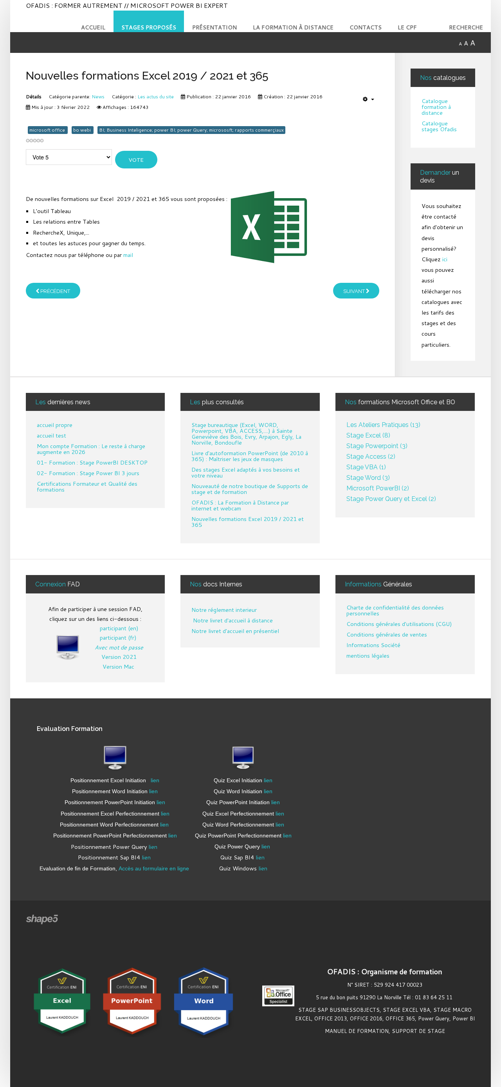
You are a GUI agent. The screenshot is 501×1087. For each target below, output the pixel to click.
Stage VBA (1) (366, 467)
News (98, 96)
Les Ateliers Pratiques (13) (383, 425)
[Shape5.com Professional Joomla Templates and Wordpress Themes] (42, 919)
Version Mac (118, 666)
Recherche (466, 27)
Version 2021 (119, 657)
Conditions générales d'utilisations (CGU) (399, 624)
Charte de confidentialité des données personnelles (395, 610)
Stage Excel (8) (368, 435)
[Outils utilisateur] (368, 99)
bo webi (82, 130)
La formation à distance (293, 27)
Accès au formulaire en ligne (155, 868)
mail (128, 255)
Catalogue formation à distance (436, 107)
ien (165, 824)
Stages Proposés (148, 27)
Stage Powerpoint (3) (376, 446)
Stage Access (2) (370, 457)
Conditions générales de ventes (386, 634)
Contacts (366, 27)
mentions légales (367, 656)
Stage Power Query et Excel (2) (391, 499)
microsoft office (47, 130)
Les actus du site (155, 96)
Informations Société (373, 645)
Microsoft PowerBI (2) (377, 488)
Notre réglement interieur (224, 610)
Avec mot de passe (119, 647)
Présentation (214, 27)
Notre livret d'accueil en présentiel (235, 631)
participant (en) (119, 628)
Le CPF (407, 27)
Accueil (93, 27)
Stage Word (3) (368, 478)
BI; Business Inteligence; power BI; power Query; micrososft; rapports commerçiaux (191, 130)
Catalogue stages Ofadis (439, 126)
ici (444, 259)
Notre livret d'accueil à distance (232, 620)
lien (155, 780)
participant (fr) (118, 637)
